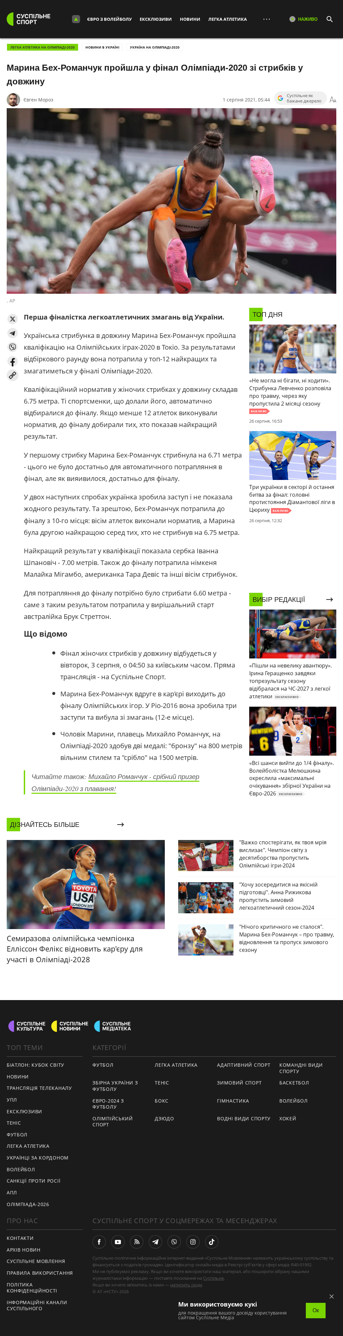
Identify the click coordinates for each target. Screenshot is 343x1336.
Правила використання (40, 1273)
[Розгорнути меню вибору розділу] (76, 19)
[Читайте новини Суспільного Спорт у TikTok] (211, 1242)
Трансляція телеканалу (39, 1088)
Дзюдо (164, 1118)
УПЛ (12, 1100)
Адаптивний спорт (243, 1065)
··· (267, 18)
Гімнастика (233, 1101)
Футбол (17, 1134)
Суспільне (213, 1278)
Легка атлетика (227, 19)
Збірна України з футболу (115, 1085)
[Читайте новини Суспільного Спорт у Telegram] (155, 1242)
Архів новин (24, 1250)
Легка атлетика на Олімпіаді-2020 (42, 47)
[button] (12, 319)
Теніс (14, 1123)
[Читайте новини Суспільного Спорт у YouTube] (118, 1242)
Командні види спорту (301, 1068)
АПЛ (12, 1192)
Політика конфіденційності (32, 1287)
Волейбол (21, 1169)
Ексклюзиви (156, 19)
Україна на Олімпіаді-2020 (155, 47)
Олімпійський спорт (112, 1121)
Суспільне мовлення (36, 1261)
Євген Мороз (38, 99)
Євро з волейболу (109, 19)
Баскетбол (294, 1082)
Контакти (20, 1238)
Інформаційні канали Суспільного (37, 1305)
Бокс (161, 1101)
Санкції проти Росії (33, 1181)
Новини (190, 19)
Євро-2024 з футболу (108, 1104)
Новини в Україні (102, 47)
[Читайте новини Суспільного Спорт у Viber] (174, 1242)
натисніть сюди (186, 1285)
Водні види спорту (244, 1118)
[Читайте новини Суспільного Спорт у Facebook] (99, 1242)
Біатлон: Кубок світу (35, 1065)
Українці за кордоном (38, 1157)
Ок (316, 1310)
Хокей (287, 1118)
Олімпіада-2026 (28, 1204)
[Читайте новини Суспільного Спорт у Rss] (136, 1242)
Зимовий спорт (239, 1082)
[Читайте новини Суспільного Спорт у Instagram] (193, 1242)
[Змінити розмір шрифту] (333, 99)
